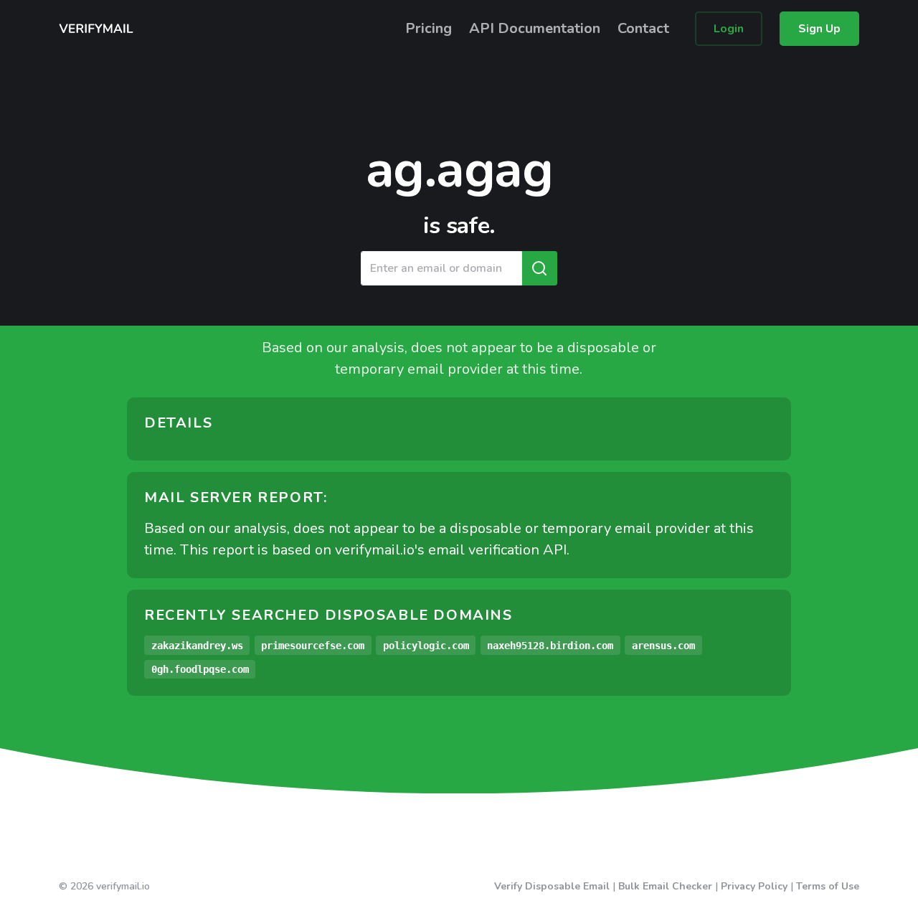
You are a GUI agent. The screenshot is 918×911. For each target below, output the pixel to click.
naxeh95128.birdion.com (550, 645)
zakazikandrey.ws (197, 645)
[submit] (539, 268)
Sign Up (819, 29)
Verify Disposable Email (552, 886)
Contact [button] (643, 28)
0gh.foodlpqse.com (200, 669)
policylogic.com (426, 645)
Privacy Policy (754, 886)
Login (729, 29)
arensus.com (663, 645)
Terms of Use (827, 886)
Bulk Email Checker (665, 886)
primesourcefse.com (312, 645)
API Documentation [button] (534, 28)
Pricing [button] (428, 28)
